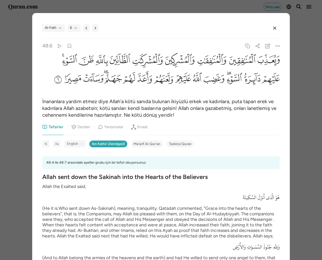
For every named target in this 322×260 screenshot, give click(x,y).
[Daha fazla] (277, 45)
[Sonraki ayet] (95, 28)
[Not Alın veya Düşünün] (267, 45)
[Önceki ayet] (86, 28)
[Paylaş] (257, 45)
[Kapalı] (275, 28)
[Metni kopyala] (247, 45)
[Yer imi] (69, 45)
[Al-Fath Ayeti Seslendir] (59, 45)
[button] (268, 61)
